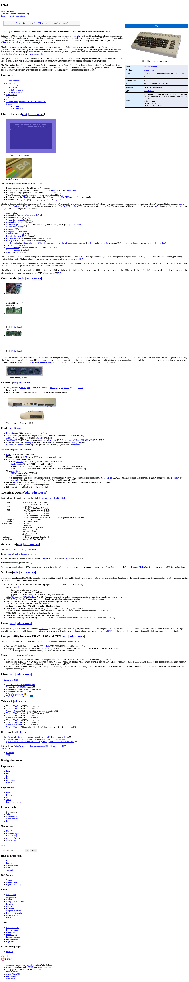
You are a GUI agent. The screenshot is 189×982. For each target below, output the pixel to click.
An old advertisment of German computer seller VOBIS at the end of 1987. (38, 737)
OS (127, 91)
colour (176, 478)
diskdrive (48, 440)
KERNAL (15, 464)
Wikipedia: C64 (11, 680)
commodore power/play (15, 224)
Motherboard (16, 327)
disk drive (67, 601)
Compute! (10, 229)
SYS (79, 659)
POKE (73, 659)
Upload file (10, 932)
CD (140, 567)
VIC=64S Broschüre (14, 694)
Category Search (13, 838)
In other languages (13, 802)
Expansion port (12, 433)
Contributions (11, 816)
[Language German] (34, 687)
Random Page (12, 836)
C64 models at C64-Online (17, 691)
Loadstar (9, 236)
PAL (81, 435)
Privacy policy (12, 972)
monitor (40, 438)
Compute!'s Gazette (14, 231)
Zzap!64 (9, 252)
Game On (145, 263)
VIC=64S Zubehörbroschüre (18, 696)
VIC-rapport (11, 245)
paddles (80, 388)
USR (87, 659)
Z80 (62, 197)
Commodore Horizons (15, 222)
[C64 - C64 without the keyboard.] (14, 293)
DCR (162, 106)
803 (86, 440)
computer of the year (38, 54)
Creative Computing (14, 234)
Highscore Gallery (13, 884)
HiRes (59, 190)
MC (75, 259)
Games (9, 880)
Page (8, 771)
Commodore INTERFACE (34, 243)
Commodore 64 (21, 14)
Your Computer (12, 248)
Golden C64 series (41, 604)
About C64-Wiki (13, 974)
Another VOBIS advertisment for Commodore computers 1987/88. (35, 739)
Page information (13, 941)
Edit (8, 778)
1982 (8, 755)
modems (76, 445)
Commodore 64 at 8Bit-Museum (19, 687)
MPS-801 (77, 440)
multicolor (71, 190)
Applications (11, 897)
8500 (155, 84)
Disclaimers (11, 976)
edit (24, 114)
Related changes (12, 930)
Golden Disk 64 (158, 263)
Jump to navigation (8, 16)
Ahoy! (8, 213)
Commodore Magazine (99, 243)
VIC (16, 471)
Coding (9, 899)
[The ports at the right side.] (24, 375)
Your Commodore (13, 250)
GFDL (30, 967)
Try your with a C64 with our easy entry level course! (42, 23)
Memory (129, 87)
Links (8, 918)
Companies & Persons (15, 901)
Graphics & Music (13, 911)
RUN (8, 241)
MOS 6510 (148, 84)
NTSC (74, 435)
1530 (80, 442)
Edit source (10, 780)
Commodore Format (14, 220)
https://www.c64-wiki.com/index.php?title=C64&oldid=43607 (40, 746)
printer (69, 440)
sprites (53, 190)
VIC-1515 (93, 440)
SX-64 (31, 362)
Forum (9, 863)
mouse (66, 388)
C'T (88, 259)
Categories (5, 748)
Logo (56, 199)
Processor (130, 84)
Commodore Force (13, 217)
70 (58, 440)
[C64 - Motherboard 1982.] (14, 313)
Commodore (149, 70)
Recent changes (12, 833)
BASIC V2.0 (149, 91)
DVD (144, 567)
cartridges (43, 433)
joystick (52, 388)
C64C (13, 608)
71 (61, 440)
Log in (9, 821)
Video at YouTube (13, 706)
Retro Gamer (11, 238)
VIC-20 (158, 103)
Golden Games (12, 882)
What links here (12, 928)
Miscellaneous (12, 915)
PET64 (14, 599)
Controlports (25, 388)
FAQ (8, 861)
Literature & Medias (14, 913)
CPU (67, 197)
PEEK (66, 659)
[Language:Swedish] (25, 694)
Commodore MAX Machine (23, 597)
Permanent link (12, 939)
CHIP (80, 259)
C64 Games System (19, 618)
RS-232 (17, 445)
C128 (155, 106)
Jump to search (22, 16)
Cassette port (28, 442)
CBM (3, 43)
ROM (8, 459)
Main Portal (11, 894)
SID (14, 482)
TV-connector (11, 435)
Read (8, 776)
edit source (36, 114)
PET (68, 206)
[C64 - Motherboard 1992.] (14, 335)
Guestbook (10, 868)
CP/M (25, 197)
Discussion (10, 773)
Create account (12, 819)
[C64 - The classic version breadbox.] (156, 59)
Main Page (10, 831)
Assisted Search (12, 840)
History (9, 783)
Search (4, 845)
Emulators (10, 904)
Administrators (12, 865)
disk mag (17, 236)
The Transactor (12, 243)
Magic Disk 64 (134, 263)
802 (82, 440)
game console (103, 618)
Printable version (13, 937)
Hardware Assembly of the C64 (52, 498)
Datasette (72, 442)
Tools (8, 800)
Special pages (11, 934)
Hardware (10, 753)
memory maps (15, 659)
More (8, 797)
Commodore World (14, 227)
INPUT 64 (123, 263)
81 (63, 440)
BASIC (19, 462)
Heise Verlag (28, 206)
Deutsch (9, 951)
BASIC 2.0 (43, 629)
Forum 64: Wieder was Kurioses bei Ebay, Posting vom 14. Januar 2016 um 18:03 (41, 741)
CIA (29, 487)
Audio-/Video (11, 438)
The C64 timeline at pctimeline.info (20, 684)
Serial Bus (10, 440)
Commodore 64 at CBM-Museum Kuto (22, 689)
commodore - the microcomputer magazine (67, 243)
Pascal (64, 199)
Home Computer (150, 66)
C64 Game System (46, 362)
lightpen (59, 388)
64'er (157, 206)
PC (75, 206)
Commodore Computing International (21, 215)
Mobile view (11, 979)
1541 (54, 440)
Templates (10, 870)
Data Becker (14, 206)
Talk (8, 814)
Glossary (9, 906)
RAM (25, 457)
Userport (9, 445)
